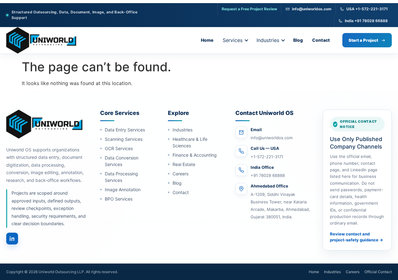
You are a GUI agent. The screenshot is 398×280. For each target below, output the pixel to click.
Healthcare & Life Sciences (190, 142)
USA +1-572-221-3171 (367, 9)
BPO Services (118, 199)
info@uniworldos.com (311, 9)
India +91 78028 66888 (366, 20)
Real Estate (184, 164)
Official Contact (378, 271)
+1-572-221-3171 (267, 156)
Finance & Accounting (195, 155)
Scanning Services (123, 139)
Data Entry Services (125, 129)
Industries (268, 40)
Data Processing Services (121, 177)
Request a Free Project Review (249, 9)
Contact (321, 40)
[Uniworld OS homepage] (41, 40)
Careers (180, 173)
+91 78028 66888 (268, 175)
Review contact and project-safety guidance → (356, 237)
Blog (298, 40)
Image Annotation (123, 189)
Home (207, 40)
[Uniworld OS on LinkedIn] (12, 238)
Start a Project (363, 40)
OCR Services (119, 148)
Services (233, 40)
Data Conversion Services (121, 161)
